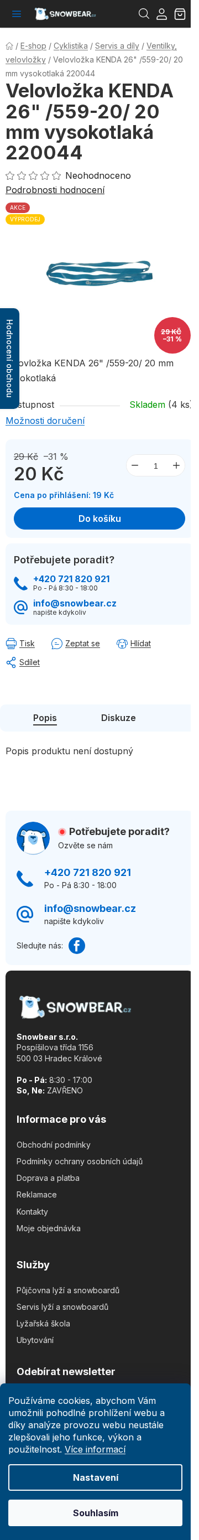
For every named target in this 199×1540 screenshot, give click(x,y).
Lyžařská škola (43, 1323)
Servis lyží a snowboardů (62, 1306)
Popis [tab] (45, 717)
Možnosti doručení (45, 420)
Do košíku (99, 518)
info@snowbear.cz (75, 603)
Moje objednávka (49, 1228)
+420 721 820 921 (71, 579)
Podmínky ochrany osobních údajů (80, 1161)
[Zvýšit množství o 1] (176, 465)
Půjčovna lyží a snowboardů (68, 1290)
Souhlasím (95, 1512)
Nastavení (95, 1477)
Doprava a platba (48, 1178)
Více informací (95, 1449)
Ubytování (35, 1340)
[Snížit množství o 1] (135, 465)
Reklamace (37, 1194)
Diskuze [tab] (118, 717)
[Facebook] (77, 945)
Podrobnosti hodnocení (55, 189)
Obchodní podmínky (54, 1144)
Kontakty (32, 1211)
